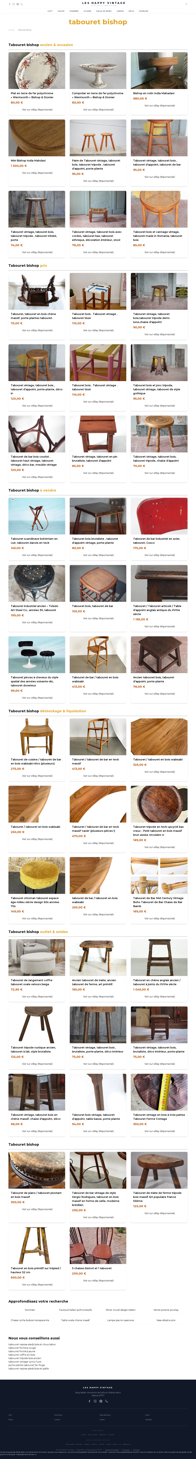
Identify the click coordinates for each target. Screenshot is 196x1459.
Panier (84, 1435)
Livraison (111, 1435)
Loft (50, 11)
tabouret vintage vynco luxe (24, 1361)
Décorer (94, 1444)
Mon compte (92, 1435)
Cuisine (87, 11)
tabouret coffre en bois (21, 1354)
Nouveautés (70, 1444)
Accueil (11, 30)
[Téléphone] (22, 4)
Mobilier (143, 11)
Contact (136, 1450)
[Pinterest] (18, 4)
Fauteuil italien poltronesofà (75, 1310)
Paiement (102, 1435)
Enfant (108, 1444)
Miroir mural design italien (120, 1310)
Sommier (30, 1310)
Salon (61, 11)
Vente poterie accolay (166, 1310)
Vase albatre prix (166, 1320)
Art (120, 1444)
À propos (126, 1450)
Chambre (74, 11)
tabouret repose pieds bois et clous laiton (32, 1344)
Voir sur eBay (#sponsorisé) (37, 109)
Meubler (79, 1444)
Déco (131, 11)
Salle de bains (104, 11)
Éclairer (101, 1444)
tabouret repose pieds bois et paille (28, 1368)
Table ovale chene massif (75, 1320)
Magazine (126, 1444)
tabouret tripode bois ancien (24, 1358)
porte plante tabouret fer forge (26, 1365)
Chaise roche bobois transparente (30, 1320)
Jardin (120, 11)
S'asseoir (87, 1444)
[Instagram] (13, 4)
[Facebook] (9, 4)
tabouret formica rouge (22, 1348)
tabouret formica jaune (21, 1351)
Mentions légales (112, 1450)
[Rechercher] (186, 4)
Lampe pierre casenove (120, 1320)
